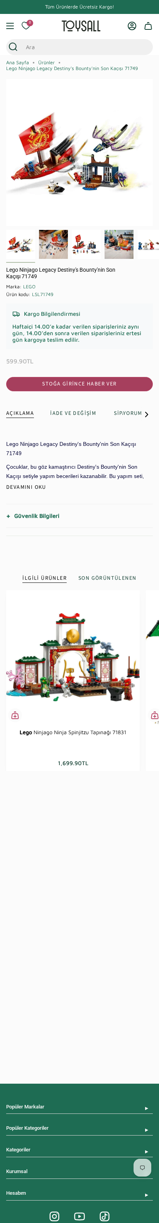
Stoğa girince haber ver (79, 384)
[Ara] (13, 47)
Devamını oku (26, 487)
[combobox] (72, 47)
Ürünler (46, 62)
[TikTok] (104, 1216)
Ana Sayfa (17, 62)
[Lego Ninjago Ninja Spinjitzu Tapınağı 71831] (73, 657)
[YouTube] (79, 1216)
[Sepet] (148, 26)
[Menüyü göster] (10, 26)
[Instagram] (54, 1216)
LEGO (29, 286)
